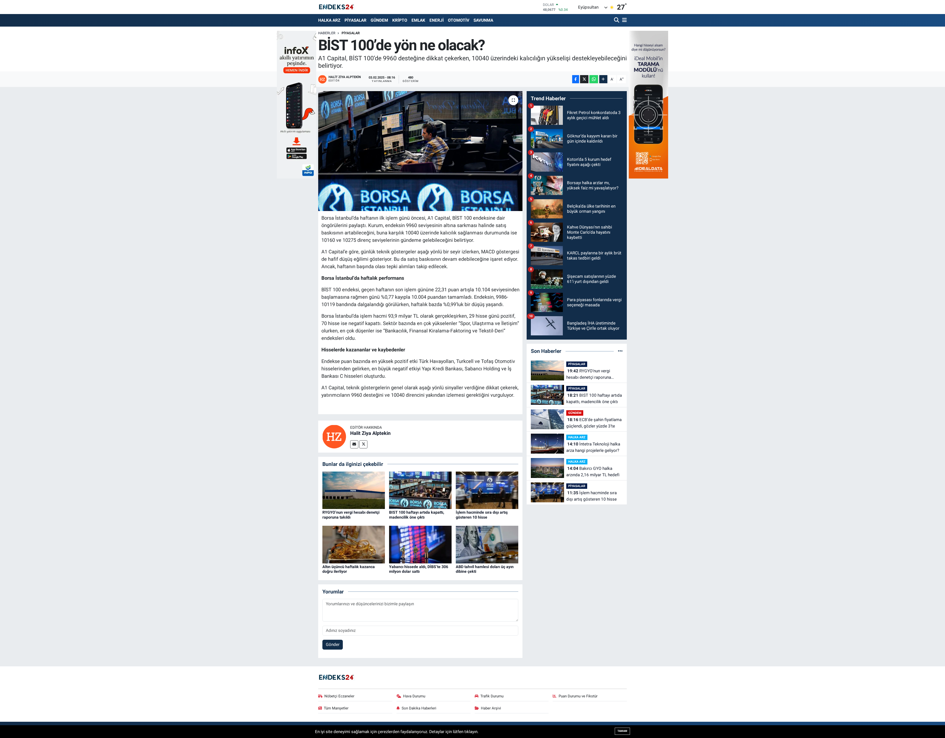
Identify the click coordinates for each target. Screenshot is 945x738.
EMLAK (418, 20)
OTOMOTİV (458, 20)
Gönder (333, 644)
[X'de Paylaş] (584, 79)
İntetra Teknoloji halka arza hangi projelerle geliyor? (593, 447)
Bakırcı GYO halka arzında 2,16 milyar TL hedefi (592, 471)
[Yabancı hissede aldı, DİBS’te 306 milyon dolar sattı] (420, 544)
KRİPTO (399, 20)
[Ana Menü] (623, 20)
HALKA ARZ (329, 20)
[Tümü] (620, 350)
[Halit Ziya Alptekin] (334, 436)
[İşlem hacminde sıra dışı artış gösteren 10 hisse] (487, 489)
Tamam (622, 731)
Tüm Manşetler (336, 708)
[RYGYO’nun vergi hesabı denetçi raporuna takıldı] (353, 489)
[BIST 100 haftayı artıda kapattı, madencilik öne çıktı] (420, 489)
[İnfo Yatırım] (296, 104)
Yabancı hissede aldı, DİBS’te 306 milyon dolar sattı (418, 569)
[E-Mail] (354, 444)
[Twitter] (363, 444)
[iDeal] (648, 104)
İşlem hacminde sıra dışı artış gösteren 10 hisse (482, 514)
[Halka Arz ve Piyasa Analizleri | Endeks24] (336, 7)
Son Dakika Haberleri (419, 708)
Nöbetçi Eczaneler (339, 696)
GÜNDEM (379, 20)
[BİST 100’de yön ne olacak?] (420, 151)
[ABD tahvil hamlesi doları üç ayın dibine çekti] (487, 544)
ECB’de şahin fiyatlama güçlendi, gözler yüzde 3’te (594, 422)
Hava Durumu (414, 696)
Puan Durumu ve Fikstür (578, 696)
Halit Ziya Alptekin (370, 433)
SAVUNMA (483, 20)
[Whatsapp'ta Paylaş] (593, 79)
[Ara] (617, 20)
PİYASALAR (355, 20)
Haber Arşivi (491, 708)
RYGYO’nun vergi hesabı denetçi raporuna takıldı (588, 374)
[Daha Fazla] (603, 79)
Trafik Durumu (492, 696)
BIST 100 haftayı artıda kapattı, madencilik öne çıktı (416, 514)
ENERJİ (436, 20)
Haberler (326, 33)
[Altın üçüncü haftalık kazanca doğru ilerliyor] (353, 544)
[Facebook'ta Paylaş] (575, 79)
